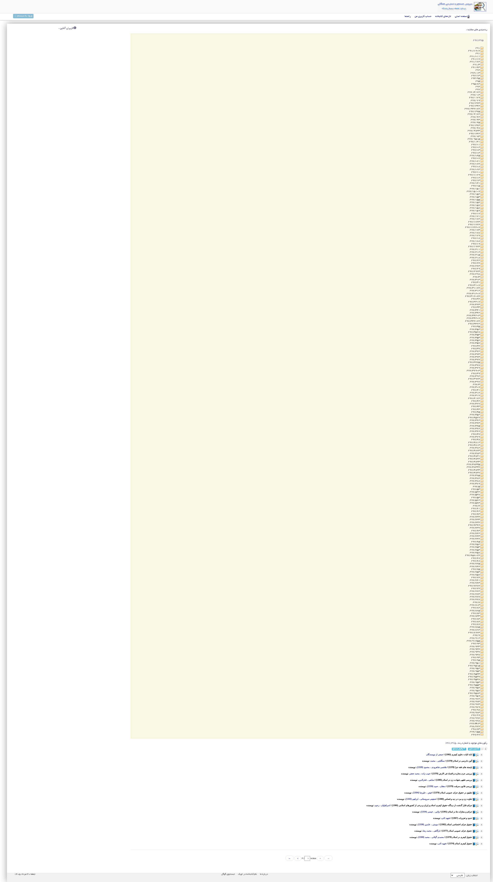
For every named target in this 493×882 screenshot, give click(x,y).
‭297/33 (475, 307)
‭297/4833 (474, 461)
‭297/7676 (474, 586)
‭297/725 (475, 563)
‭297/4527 (474, 417)
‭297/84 (475, 619)
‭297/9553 (474, 685)
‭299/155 (475, 732)
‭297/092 (475, 169)
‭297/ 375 (474, 111)
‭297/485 (475, 475)
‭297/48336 (473, 467)
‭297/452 (475, 414)
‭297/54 (475, 497)
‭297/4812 (474, 442)
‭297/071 (475, 161)
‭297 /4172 (473, 92)
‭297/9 (476, 635)
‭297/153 (475, 197)
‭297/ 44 (475, 119)
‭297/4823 (474, 450)
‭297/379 (475, 368)
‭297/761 (475, 580)
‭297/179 (475, 235)
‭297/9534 (474, 674)
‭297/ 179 (474, 97)
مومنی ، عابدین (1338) (428, 824)
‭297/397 (475, 382)
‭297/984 (475, 712)
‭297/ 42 (475, 117)
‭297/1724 (474, 222)
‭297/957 (475, 690)
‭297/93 (475, 643)
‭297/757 (475, 575)
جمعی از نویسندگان (434, 754)
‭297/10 (475, 172)
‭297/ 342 (474, 106)
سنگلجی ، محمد (438, 761)
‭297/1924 (474, 246)
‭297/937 (475, 652)
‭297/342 (475, 313)
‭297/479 (475, 437)
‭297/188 (475, 241)
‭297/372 (475, 351)
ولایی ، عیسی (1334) (430, 812)
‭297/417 (475, 395)
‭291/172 (475, 61)
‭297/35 (475, 326)
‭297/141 (475, 183)
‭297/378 (475, 365)
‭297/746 (475, 566)
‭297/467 (475, 431)
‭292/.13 (475, 73)
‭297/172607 (472, 227)
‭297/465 (475, 426)
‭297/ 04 (475, 95)
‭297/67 (475, 558)
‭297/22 (475, 260)
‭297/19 (475, 244)
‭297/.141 (474, 141)
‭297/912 (475, 638)
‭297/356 (475, 340)
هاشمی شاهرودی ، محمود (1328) (432, 767)
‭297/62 (475, 511)
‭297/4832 (474, 459)
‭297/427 (475, 403)
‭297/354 (475, 337)
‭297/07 (475, 158)
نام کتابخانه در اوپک (247, 874)
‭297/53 (475, 489)
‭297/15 (475, 186)
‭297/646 (475, 539)
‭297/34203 (473, 315)
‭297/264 (475, 266)
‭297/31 (475, 282)
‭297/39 (475, 373)
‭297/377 (475, 359)
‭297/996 (475, 718)
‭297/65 (475, 541)
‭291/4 (476, 64)
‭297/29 (475, 268)
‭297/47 (475, 434)
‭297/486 (475, 478)
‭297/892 (475, 630)
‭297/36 (475, 346)
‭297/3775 (474, 362)
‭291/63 (475, 67)
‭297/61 (475, 508)
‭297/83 (475, 613)
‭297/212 (475, 252)
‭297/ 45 (475, 122)
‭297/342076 (472, 321)
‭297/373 (475, 354)
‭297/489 (475, 483)
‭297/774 (475, 594)
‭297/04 (475, 153)
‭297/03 (475, 150)
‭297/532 (475, 492)
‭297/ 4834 (473, 130)
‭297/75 (475, 569)
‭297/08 (475, 166)
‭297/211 (475, 249)
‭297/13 (475, 180)
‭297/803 (475, 605)
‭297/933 (475, 646)
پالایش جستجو (458, 749)
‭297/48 (475, 439)
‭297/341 (475, 310)
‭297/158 (475, 208)
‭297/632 (475, 517)
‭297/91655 (473, 641)
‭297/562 (475, 500)
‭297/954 (475, 682)
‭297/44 (475, 409)
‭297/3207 (474, 302)
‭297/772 (475, 591)
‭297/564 (475, 503)
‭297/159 (475, 210)
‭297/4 (476, 384)
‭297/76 (475, 577)
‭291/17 (475, 59)
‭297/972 (475, 699)
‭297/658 (475, 552)
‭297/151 (475, 188)
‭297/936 (475, 649)
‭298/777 (475, 726)
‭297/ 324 (474, 103)
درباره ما (264, 874)
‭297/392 (475, 376)
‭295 (477, 81)
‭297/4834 (474, 470)
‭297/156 (475, 202)
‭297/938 (475, 655)
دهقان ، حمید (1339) (436, 786)
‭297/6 (476, 506)
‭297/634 (475, 519)
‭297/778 (475, 599)
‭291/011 (475, 56)
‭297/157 (475, 205)
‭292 (477, 70)
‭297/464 (475, 423)
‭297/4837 (474, 472)
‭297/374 (475, 357)
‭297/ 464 (474, 125)
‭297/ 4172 (473, 114)
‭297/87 (475, 624)
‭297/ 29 (475, 100)
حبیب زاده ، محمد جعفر (420, 773)
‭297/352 (475, 329)
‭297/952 (475, 668)
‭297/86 (475, 621)
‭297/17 (475, 213)
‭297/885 (475, 627)
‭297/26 (475, 263)
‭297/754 (475, 572)
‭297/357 (475, 343)
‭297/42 (475, 401)
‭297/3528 (474, 332)
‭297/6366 (474, 525)
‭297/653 (475, 547)
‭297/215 (475, 255)
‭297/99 (475, 715)
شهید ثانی (446, 818)
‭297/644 (475, 536)
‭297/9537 (474, 676)
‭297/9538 (474, 679)
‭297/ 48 (475, 128)
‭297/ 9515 (473, 139)
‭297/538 (475, 494)
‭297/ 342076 (472, 109)
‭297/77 (475, 588)
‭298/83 (475, 729)
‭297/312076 (472, 296)
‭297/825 (475, 610)
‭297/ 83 (475, 136)
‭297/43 (475, 406)
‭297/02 (475, 147)
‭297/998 (475, 721)
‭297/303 (475, 279)
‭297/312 (475, 290)
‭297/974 (475, 704)
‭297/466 (475, 428)
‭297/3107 (474, 285)
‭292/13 (475, 75)
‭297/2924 (474, 271)
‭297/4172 (474, 398)
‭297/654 (475, 550)
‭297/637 (475, 528)
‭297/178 (475, 233)
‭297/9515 (474, 665)
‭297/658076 (472, 555)
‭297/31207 (473, 293)
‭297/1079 (474, 175)
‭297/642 (475, 533)
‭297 (477, 89)
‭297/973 (475, 701)
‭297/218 (475, 257)
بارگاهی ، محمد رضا (431, 831)
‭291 (477, 53)
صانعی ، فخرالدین (426, 780)
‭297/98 (475, 710)
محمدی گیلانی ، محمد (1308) (431, 837)
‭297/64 (475, 530)
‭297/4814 (474, 445)
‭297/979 (475, 707)
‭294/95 (475, 78)
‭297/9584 (474, 693)
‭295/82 (475, 84)
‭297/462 (475, 420)
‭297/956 (475, 687)
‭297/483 (475, 453)
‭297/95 (475, 660)
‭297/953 (475, 671)
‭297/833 (475, 616)
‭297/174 (475, 230)
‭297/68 (475, 561)
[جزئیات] (481, 754)
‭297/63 (475, 514)
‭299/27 (475, 734)
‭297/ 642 (474, 133)
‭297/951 (475, 663)
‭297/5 (476, 486)
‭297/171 (475, 216)
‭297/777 (475, 597)
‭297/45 (475, 412)
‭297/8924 (474, 632)
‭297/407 (475, 387)
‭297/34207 (473, 318)
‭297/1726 (474, 224)
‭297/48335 (473, 464)
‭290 (477, 48)
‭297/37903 (473, 370)
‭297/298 (475, 274)
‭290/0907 (474, 51)
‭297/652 (475, 544)
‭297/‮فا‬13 (474, 723)
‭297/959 (475, 696)
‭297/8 (476, 602)
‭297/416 (475, 392)
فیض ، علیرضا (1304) (422, 792)
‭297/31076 (473, 288)
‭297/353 (475, 334)
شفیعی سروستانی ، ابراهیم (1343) (421, 799)
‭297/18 (475, 238)
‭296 (477, 86)
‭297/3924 (474, 379)
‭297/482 (475, 448)
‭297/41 (475, 390)
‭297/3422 (474, 324)
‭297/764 (475, 583)
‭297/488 (475, 481)
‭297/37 (475, 348)
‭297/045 (475, 155)
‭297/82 (475, 607)
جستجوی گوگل (228, 874)
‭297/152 (475, 194)
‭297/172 (475, 219)
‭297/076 (475, 164)
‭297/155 (475, 199)
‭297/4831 (474, 456)
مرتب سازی (473, 749)
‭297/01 (475, 144)
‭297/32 (475, 299)
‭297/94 (475, 657)
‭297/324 (475, 304)
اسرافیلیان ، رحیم (382, 805)
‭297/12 (475, 177)
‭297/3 (476, 277)
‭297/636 (475, 522)
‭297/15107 (473, 191)
